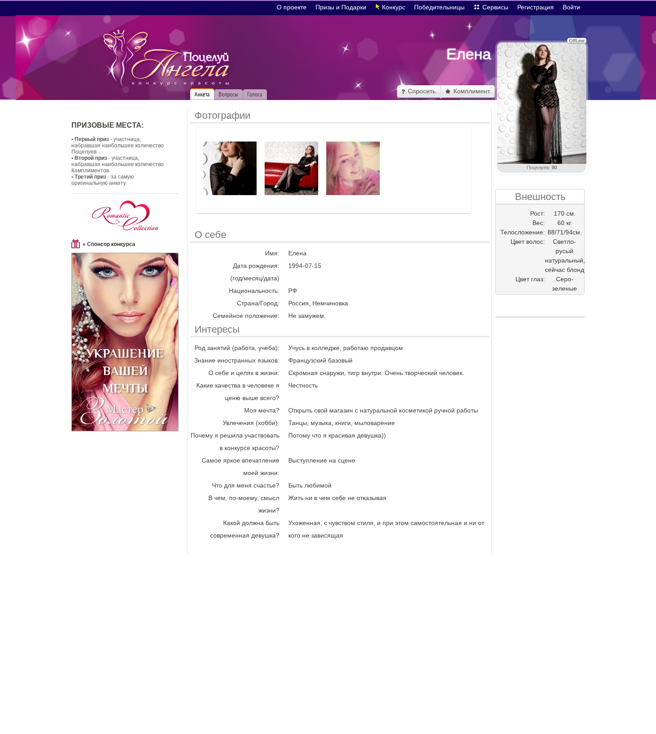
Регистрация (535, 7)
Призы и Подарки (341, 7)
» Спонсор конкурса (109, 244)
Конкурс (393, 7)
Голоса (254, 94)
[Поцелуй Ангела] (166, 57)
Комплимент (471, 91)
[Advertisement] (540, 466)
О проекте (292, 7)
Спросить (422, 91)
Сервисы (495, 7)
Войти (571, 7)
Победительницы (439, 7)
